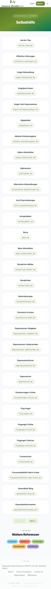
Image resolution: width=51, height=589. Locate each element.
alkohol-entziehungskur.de (25, 141)
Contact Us (38, 572)
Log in (32, 3)
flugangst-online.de (25, 430)
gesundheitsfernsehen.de (25, 510)
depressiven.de (25, 382)
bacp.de (25, 238)
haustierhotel (19, 546)
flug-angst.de (25, 414)
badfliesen (25, 541)
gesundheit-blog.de (25, 494)
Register (40, 4)
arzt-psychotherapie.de (25, 206)
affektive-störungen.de (25, 61)
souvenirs (12, 541)
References (32, 575)
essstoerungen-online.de (25, 398)
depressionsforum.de (25, 366)
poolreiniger (38, 541)
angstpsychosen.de (25, 93)
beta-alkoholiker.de (25, 254)
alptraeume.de (25, 173)
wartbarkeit (33, 546)
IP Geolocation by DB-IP (33, 583)
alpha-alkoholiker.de (25, 157)
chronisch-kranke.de (25, 318)
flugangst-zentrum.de (25, 446)
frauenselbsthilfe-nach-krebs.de (25, 478)
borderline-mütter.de (25, 270)
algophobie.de (25, 125)
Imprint (10, 572)
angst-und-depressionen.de (25, 109)
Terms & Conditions (23, 572)
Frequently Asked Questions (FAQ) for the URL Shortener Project (24, 567)
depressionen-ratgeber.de (25, 334)
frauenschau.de (25, 462)
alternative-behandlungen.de (25, 189)
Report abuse (19, 575)
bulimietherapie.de (25, 302)
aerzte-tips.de (25, 45)
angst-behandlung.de (25, 77)
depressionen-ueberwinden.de (25, 350)
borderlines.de (25, 286)
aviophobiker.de (25, 222)
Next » (33, 521)
